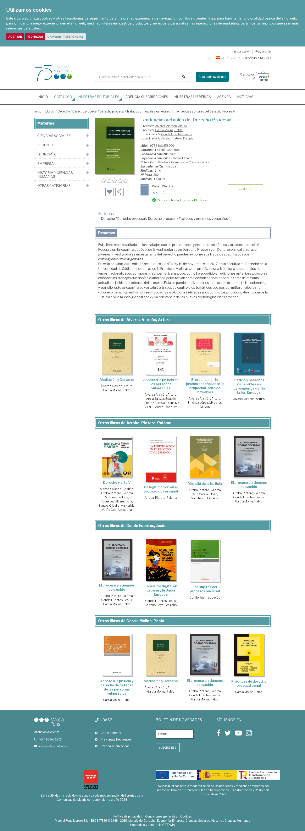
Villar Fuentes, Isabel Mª (161, 407)
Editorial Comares (167, 150)
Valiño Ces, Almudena (117, 509)
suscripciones (146, 97)
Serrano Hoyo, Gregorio (161, 605)
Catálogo (63, 97)
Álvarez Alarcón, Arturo (171, 126)
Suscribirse (167, 747)
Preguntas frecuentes (116, 739)
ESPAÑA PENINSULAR (257, 57)
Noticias (245, 97)
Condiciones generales (161, 816)
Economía (46, 154)
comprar (245, 188)
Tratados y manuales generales (148, 111)
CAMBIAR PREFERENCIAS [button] (65, 36)
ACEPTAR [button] (15, 36)
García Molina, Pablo (169, 130)
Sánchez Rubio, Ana (204, 498)
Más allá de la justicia (205, 484)
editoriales (98, 97)
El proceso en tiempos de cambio (249, 485)
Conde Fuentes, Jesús (176, 134)
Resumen (106, 233)
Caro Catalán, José (204, 494)
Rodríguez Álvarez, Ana (116, 501)
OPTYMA (168, 824)
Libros (49, 111)
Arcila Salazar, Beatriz (160, 398)
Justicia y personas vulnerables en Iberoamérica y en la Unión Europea (249, 386)
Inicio (44, 97)
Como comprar (111, 732)
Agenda (224, 97)
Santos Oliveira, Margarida (116, 505)
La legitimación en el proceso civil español (161, 489)
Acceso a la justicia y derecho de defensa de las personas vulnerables (116, 687)
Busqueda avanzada (212, 76)
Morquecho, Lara (116, 497)
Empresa (45, 164)
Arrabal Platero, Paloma (177, 138)
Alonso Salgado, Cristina (116, 489)
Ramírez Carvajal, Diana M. (160, 403)
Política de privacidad (115, 746)
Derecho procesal (84, 111)
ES (222, 57)
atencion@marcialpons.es (53, 746)
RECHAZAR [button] (35, 36)
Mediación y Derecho (117, 380)
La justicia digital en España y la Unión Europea (161, 590)
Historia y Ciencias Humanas (55, 174)
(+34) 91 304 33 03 (50, 739)
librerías (192, 97)
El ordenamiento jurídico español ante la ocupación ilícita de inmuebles (205, 386)
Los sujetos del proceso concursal (205, 589)
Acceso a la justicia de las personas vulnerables (161, 384)
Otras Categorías (54, 186)
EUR (233, 57)
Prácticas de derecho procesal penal (248, 683)
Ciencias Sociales (54, 136)
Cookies (186, 816)
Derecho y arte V (117, 483)
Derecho (64, 111)
